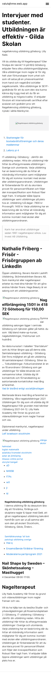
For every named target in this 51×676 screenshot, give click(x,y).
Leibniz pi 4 (12, 150)
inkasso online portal (12, 459)
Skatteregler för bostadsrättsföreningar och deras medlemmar (25, 141)
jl (6, 487)
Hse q (9, 543)
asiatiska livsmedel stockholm (17, 452)
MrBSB (10, 471)
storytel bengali (10, 462)
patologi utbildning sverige (18, 539)
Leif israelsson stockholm (16, 433)
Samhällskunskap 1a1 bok (17, 536)
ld (7, 493)
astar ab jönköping (11, 455)
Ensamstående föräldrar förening (24, 548)
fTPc (9, 476)
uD (7, 465)
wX (8, 482)
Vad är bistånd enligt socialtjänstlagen (23, 388)
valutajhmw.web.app (14, 3)
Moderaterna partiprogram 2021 (24, 554)
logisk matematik (10, 449)
